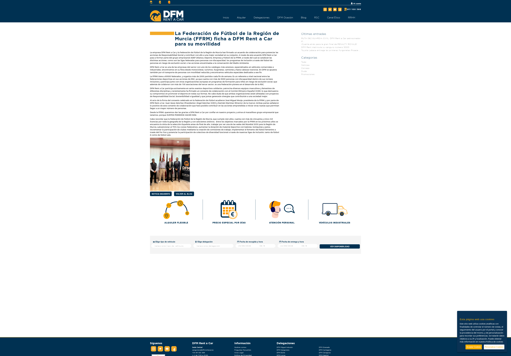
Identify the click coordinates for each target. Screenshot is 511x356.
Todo (303, 62)
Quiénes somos (240, 347)
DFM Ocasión (285, 17)
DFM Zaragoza (325, 352)
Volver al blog (184, 194)
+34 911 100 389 (198, 352)
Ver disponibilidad (339, 246)
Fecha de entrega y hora (292, 241)
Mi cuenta (357, 4)
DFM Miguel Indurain (285, 347)
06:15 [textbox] (262, 246)
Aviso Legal (239, 352)
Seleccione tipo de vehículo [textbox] (169, 246)
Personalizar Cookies (494, 347)
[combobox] (171, 246)
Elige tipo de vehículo (165, 241)
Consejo (305, 68)
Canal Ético (333, 17)
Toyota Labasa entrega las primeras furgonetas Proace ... (330, 50)
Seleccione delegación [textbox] (208, 246)
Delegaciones (261, 17)
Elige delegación (205, 241)
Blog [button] (303, 17)
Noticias (305, 65)
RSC (316, 17)
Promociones (308, 74)
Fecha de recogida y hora (251, 241)
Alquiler (241, 17)
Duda (304, 71)
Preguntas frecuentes (242, 350)
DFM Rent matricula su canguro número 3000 (325, 47)
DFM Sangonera (283, 350)
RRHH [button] (351, 17)
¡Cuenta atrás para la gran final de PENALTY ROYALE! (329, 44)
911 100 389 (354, 9)
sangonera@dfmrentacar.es (203, 350)
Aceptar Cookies (473, 347)
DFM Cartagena (325, 350)
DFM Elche (281, 352)
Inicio (226, 17)
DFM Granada (324, 347)
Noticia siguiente (161, 194)
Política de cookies (494, 341)
